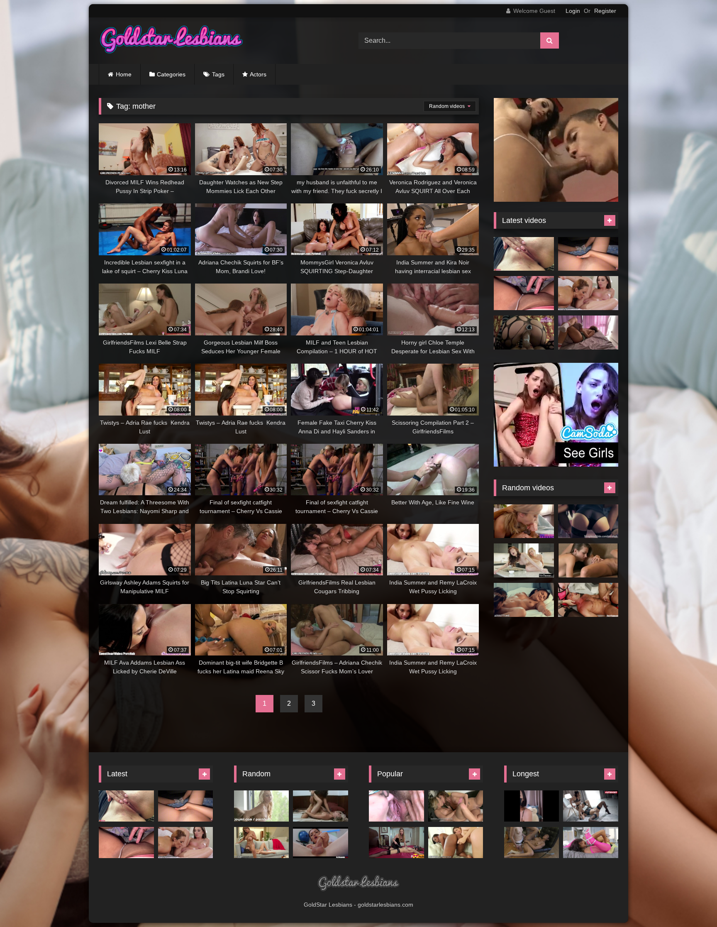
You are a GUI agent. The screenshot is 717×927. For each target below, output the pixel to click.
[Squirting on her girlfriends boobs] (261, 806)
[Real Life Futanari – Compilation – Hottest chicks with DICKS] (320, 842)
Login (573, 10)
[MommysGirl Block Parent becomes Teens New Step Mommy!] (588, 293)
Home (124, 74)
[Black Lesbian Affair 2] (590, 842)
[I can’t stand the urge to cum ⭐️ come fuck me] (524, 293)
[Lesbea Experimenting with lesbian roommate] (588, 560)
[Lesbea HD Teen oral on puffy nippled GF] (455, 806)
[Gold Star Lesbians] (171, 40)
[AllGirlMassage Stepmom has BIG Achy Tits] (261, 842)
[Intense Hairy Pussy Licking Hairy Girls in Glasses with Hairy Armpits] (396, 806)
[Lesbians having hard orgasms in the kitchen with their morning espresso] (524, 560)
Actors (258, 74)
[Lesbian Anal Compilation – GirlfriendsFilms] (531, 842)
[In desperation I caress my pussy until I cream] (588, 254)
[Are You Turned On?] (320, 806)
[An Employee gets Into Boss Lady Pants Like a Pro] (588, 521)
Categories (171, 74)
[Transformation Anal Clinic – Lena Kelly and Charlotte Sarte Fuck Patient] (588, 600)
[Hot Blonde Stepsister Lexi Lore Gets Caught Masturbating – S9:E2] (524, 521)
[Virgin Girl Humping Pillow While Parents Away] (588, 333)
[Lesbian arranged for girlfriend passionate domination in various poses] (396, 842)
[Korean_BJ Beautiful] (531, 806)
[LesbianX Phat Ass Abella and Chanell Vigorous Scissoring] (455, 842)
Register (605, 10)
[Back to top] (691, 902)
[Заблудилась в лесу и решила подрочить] (524, 254)
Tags (218, 74)
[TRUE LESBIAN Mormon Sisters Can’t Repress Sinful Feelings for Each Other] (524, 600)
